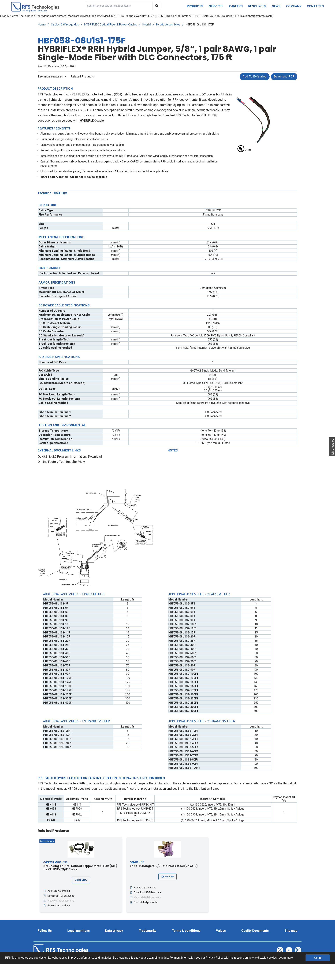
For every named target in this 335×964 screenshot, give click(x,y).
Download (95, 456)
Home (42, 24)
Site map (290, 930)
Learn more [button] (286, 957)
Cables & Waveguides (65, 24)
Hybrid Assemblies (168, 24)
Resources (257, 6)
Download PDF (284, 76)
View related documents (60, 900)
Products (195, 6)
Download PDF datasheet (61, 895)
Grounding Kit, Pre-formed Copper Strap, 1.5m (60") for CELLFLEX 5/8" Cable (80, 866)
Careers (236, 6)
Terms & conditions (186, 930)
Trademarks (147, 930)
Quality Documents (255, 930)
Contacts (315, 6)
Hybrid (146, 24)
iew (82, 462)
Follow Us (45, 930)
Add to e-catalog (255, 76)
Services (216, 6)
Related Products (82, 76)
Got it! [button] (318, 957)
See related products (58, 905)
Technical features (51, 76)
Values (221, 930)
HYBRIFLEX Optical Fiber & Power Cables (110, 24)
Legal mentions (78, 930)
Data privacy (114, 930)
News (276, 6)
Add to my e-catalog (58, 890)
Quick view (81, 879)
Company (293, 6)
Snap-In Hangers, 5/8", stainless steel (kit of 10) (164, 864)
